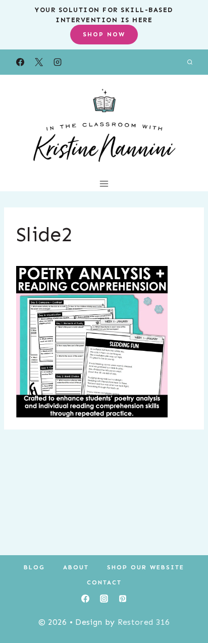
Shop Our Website (145, 567)
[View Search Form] (190, 62)
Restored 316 (144, 622)
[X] (39, 62)
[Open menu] (104, 183)
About (76, 567)
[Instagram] (57, 62)
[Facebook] (20, 62)
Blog (34, 567)
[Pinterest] (123, 599)
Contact (104, 582)
